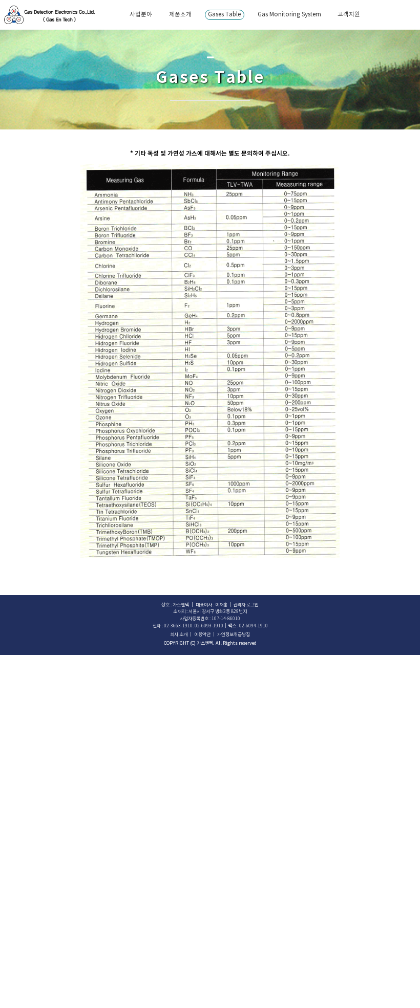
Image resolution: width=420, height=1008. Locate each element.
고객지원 (349, 14)
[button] (246, 605)
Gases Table (224, 14)
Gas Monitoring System (289, 14)
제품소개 (180, 14)
